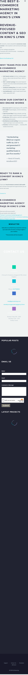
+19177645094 (16, 289)
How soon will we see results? (7, 211)
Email (3, 378)
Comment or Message (8, 385)
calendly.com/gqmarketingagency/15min (14, 304)
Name (4, 371)
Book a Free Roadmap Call (6, 58)
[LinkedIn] (12, 657)
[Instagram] (16, 657)
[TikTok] (18, 657)
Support (6, 663)
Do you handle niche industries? (8, 213)
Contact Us (3, 193)
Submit (6, 405)
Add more (14, 664)
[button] (14, 267)
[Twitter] (14, 657)
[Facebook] (10, 657)
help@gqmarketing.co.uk (14, 301)
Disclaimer (21, 663)
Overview (8, 217)
